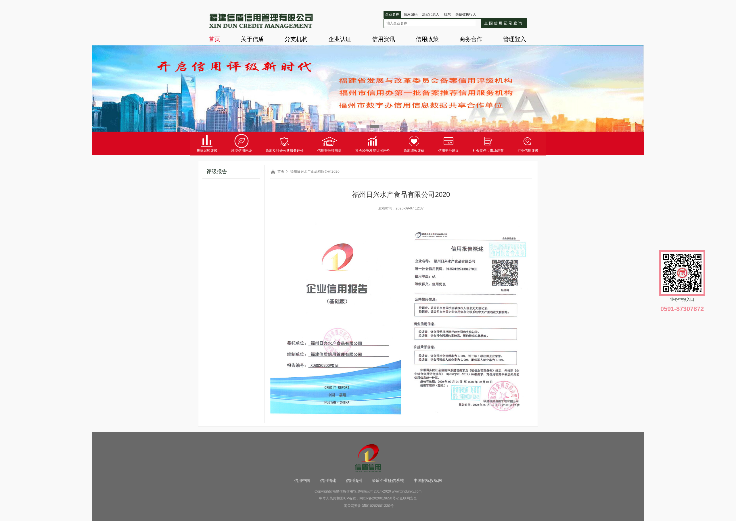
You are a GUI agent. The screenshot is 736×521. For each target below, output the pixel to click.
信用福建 (328, 480)
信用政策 (427, 39)
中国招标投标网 (428, 480)
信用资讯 (383, 39)
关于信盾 (252, 39)
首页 (214, 39)
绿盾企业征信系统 (388, 480)
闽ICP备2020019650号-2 (379, 498)
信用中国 (302, 480)
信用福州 (354, 480)
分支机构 (296, 39)
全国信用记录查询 (503, 23)
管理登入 (514, 39)
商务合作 (470, 39)
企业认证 (339, 39)
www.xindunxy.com (406, 491)
